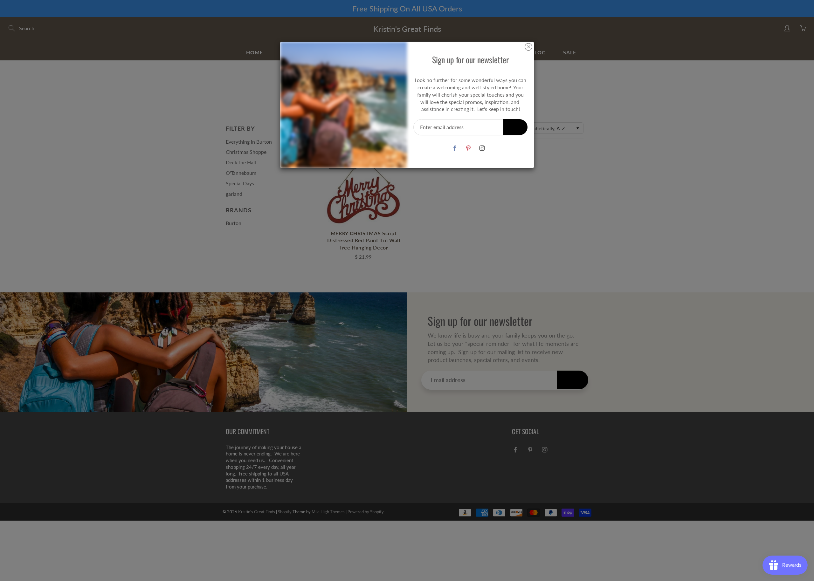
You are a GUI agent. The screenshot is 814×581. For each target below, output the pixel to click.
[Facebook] (454, 148)
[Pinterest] (468, 148)
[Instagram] (481, 148)
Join (515, 127)
